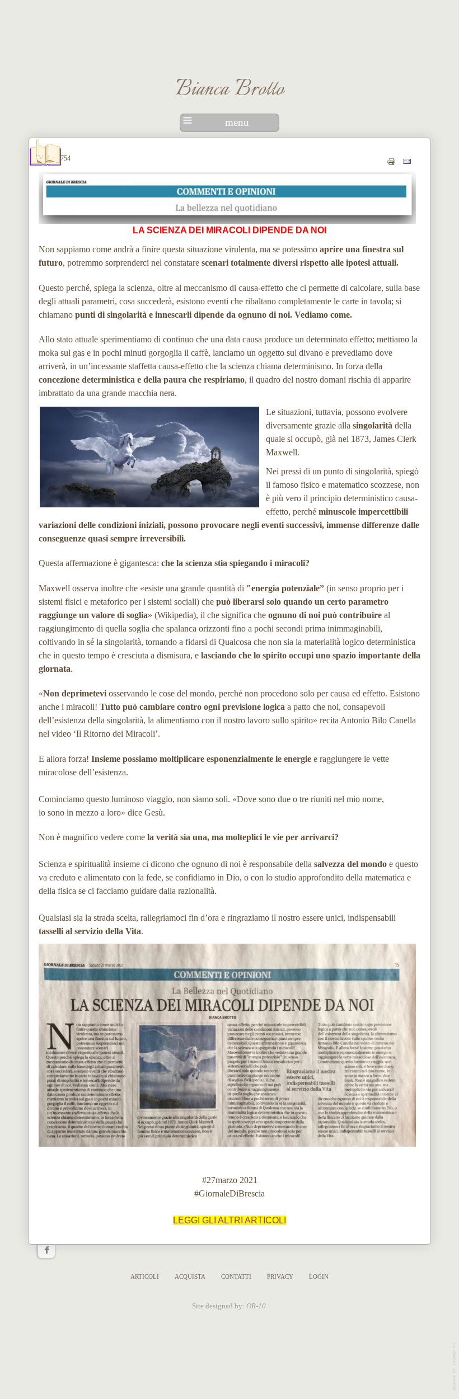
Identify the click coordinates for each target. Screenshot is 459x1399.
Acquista (190, 1276)
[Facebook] (46, 1251)
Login (319, 1276)
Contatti (236, 1276)
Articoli (144, 1276)
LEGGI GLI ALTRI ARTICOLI (229, 1220)
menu (237, 122)
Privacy (280, 1276)
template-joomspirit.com (455, 1366)
